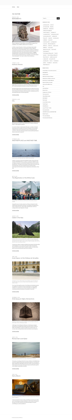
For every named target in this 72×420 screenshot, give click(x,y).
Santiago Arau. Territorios (47, 92)
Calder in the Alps (17, 217)
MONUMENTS (16, 18)
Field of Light (45, 100)
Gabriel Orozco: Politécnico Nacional (49, 78)
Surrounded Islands (46, 109)
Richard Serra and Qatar (19, 338)
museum (50, 47)
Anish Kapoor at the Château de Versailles (25, 258)
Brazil (51, 26)
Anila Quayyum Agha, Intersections (23, 299)
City (13, 101)
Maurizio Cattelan (51, 43)
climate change (46, 32)
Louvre (45, 43)
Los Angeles (53, 41)
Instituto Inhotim (17, 64)
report (35, 52)
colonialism (53, 32)
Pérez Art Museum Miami (52, 55)
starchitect (45, 60)
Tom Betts (56, 60)
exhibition (54, 36)
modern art (55, 45)
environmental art (47, 36)
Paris (56, 53)
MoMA (45, 47)
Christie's (51, 28)
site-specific (52, 58)
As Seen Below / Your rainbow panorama (49, 70)
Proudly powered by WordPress (17, 417)
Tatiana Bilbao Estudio (46, 96)
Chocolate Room (45, 88)
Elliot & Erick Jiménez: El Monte (48, 76)
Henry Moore (16, 376)
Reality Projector (45, 113)
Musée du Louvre (46, 49)
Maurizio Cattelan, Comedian (47, 82)
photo (44, 55)
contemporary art (54, 34)
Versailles (49, 62)
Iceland (50, 38)
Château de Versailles (47, 30)
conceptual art (46, 34)
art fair (51, 24)
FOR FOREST (45, 98)
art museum (46, 26)
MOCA (45, 45)
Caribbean (45, 28)
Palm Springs (46, 51)
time (51, 60)
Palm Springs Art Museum (48, 53)
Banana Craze (45, 90)
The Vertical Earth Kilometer (47, 117)
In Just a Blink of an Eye (46, 102)
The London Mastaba (46, 115)
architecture (46, 24)
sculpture (45, 58)
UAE (44, 62)
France (45, 38)
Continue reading (15, 58)
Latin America (46, 41)
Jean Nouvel (55, 38)
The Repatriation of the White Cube (23, 178)
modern (50, 45)
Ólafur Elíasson (46, 64)
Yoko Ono (55, 62)
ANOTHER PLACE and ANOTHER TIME (24, 140)
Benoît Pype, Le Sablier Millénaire (48, 80)
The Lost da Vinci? (46, 94)
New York (54, 49)
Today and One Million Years (47, 84)
